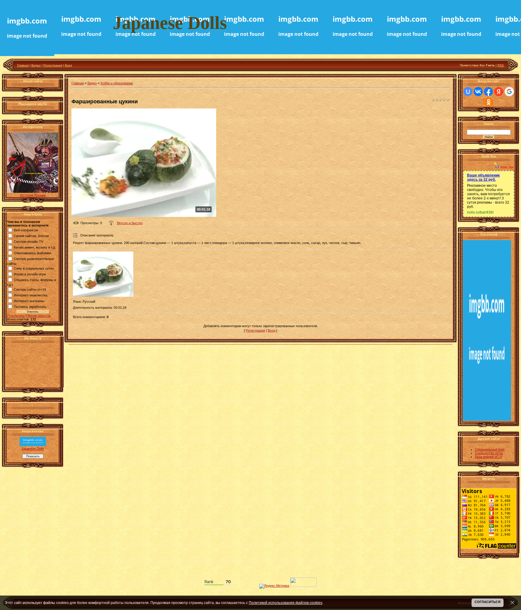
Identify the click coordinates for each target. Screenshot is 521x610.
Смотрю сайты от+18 (30, 289)
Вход (68, 65)
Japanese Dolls (32, 448)
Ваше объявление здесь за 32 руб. (483, 177)
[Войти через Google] (509, 91)
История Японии (33, 195)
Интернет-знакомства (30, 295)
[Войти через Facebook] (488, 91)
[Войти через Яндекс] (498, 91)
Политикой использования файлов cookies (285, 603)
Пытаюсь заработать (30, 306)
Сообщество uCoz (489, 453)
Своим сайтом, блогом (31, 236)
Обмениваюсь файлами (32, 253)
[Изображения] (103, 274)
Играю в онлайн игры (30, 274)
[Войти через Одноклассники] (488, 102)
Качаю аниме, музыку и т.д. (35, 247)
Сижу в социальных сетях (34, 268)
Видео (36, 65)
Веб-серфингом (26, 230)
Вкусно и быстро (130, 223)
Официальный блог (490, 449)
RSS (500, 65)
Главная (23, 65)
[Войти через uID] (467, 91)
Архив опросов (38, 316)
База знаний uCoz (488, 456)
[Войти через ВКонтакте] (478, 91)
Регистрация (52, 65)
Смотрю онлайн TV (28, 241)
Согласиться (487, 602)
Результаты (16, 316)
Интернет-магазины (29, 301)
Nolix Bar (507, 167)
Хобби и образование (116, 83)
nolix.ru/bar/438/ (480, 212)
